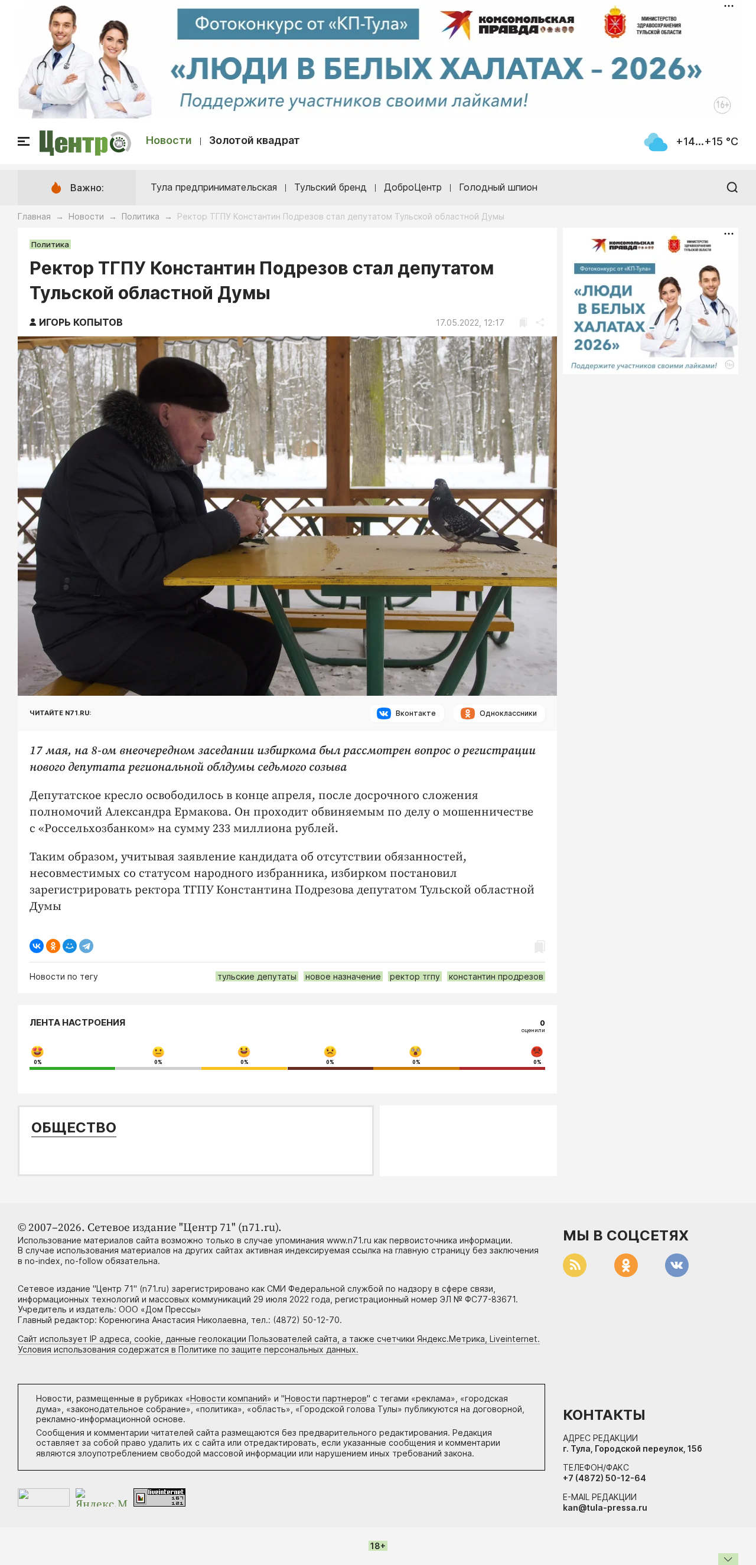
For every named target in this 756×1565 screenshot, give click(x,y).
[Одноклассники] (53, 946)
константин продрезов (496, 976)
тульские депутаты (256, 976)
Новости (169, 140)
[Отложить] (523, 322)
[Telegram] (86, 946)
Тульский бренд (330, 187)
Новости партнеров (326, 1398)
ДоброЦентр (413, 187)
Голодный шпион (498, 187)
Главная (34, 216)
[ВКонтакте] (37, 946)
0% (38, 1062)
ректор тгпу (415, 976)
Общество (73, 1127)
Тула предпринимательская (214, 187)
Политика (140, 216)
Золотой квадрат (254, 140)
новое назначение (343, 976)
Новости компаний (228, 1398)
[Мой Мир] (70, 946)
